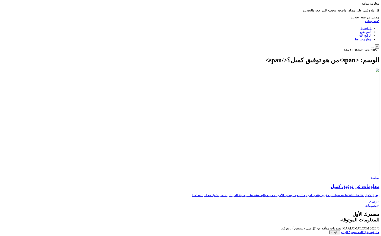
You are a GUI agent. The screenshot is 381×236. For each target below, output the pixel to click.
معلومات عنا (363, 39)
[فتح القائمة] (372, 47)
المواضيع (365, 31)
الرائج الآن (365, 35)
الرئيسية (366, 28)
